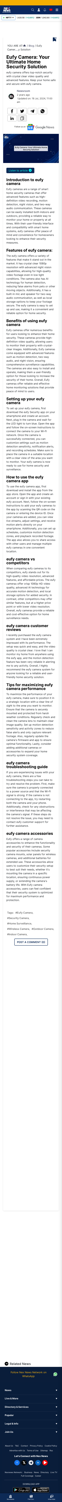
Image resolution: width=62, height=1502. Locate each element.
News (36, 1472)
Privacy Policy (36, 1446)
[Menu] (57, 10)
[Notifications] (45, 10)
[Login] (39, 10)
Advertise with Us (17, 1450)
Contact (24, 1446)
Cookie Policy (51, 1446)
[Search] (33, 10)
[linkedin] (12, 118)
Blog (31, 45)
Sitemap (44, 1450)
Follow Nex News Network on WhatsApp (28, 1374)
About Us (9, 1446)
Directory (45, 1472)
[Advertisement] (33, 29)
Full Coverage (27, 1476)
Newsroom (23, 90)
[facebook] (12, 111)
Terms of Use (32, 1450)
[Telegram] (31, 1462)
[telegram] (32, 111)
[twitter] (22, 111)
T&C (17, 1446)
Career (38, 1476)
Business (28, 1472)
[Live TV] (51, 10)
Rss (51, 1450)
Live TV (53, 1472)
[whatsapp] (42, 111)
